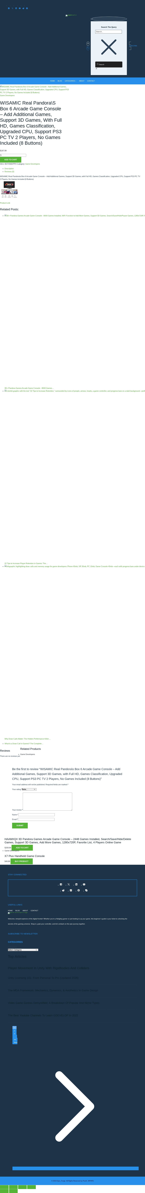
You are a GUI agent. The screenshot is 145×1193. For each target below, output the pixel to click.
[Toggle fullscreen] (13, 1187)
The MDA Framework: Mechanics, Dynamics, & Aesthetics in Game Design (53, 990)
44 (15, 1039)
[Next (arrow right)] (13, 1191)
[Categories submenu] (75, 80)
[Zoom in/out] (4, 1187)
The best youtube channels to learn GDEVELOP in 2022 (43, 1015)
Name (15, 815)
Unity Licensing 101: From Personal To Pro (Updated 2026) (43, 977)
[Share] (22, 1187)
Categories (12, 947)
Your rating (17, 789)
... (14, 1037)
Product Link (5, 203)
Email (15, 819)
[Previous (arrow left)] (4, 1191)
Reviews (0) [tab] (9, 172)
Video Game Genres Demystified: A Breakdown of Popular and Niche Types (53, 1002)
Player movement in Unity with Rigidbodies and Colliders (48, 968)
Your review (17, 810)
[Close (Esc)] (31, 1187)
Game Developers (7, 95)
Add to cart (10, 160)
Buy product (21, 861)
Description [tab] (9, 169)
